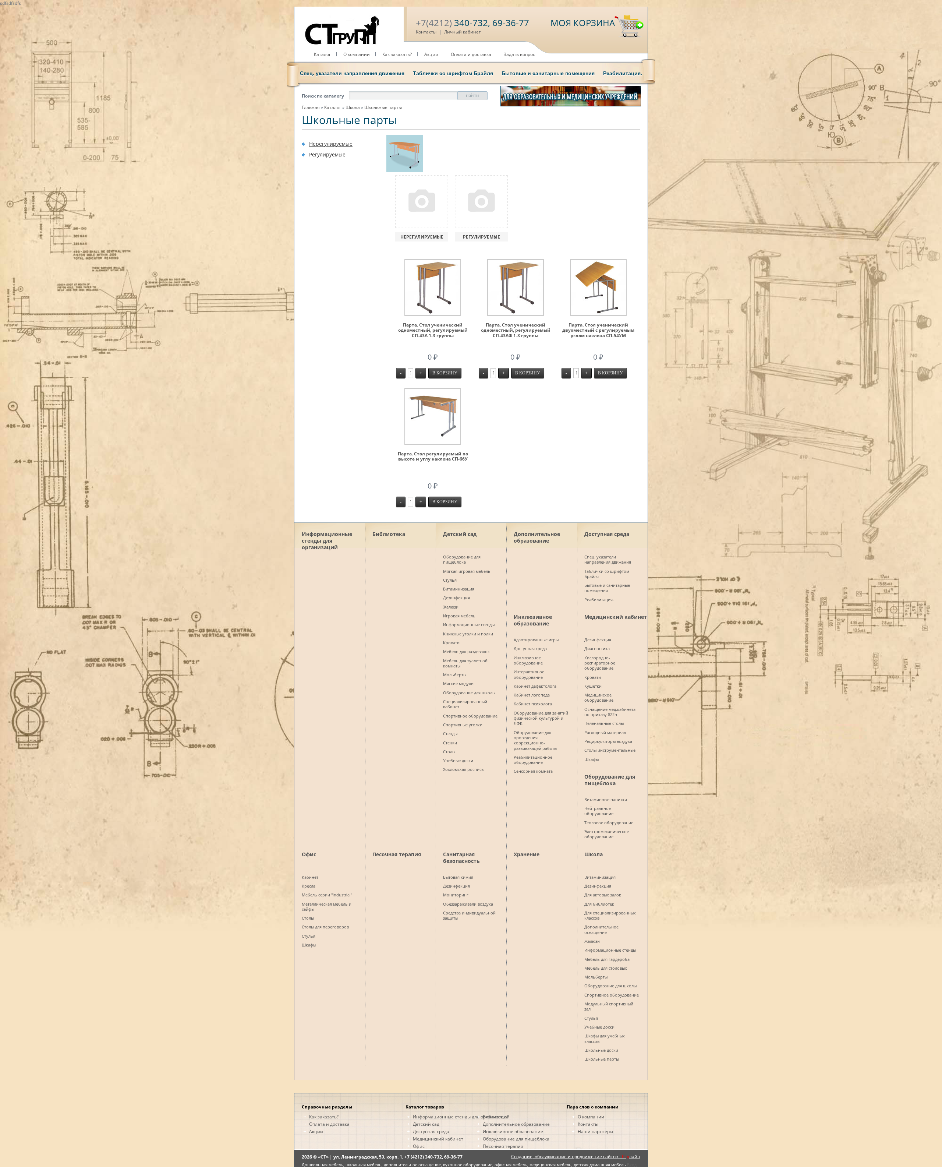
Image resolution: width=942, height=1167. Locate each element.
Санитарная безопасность (461, 857)
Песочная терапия (396, 854)
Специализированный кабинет (465, 704)
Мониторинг (455, 895)
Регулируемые (327, 154)
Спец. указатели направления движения (352, 73)
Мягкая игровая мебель (467, 571)
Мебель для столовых (605, 968)
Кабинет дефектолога (535, 686)
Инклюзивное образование (533, 620)
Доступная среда (606, 533)
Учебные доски (458, 760)
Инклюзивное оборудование (528, 660)
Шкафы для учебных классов (604, 1038)
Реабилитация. (622, 73)
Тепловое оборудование (608, 822)
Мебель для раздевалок (466, 651)
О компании (356, 54)
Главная (311, 107)
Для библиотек (599, 904)
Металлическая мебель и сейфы (326, 906)
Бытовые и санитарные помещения (548, 73)
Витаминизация (458, 589)
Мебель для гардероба (607, 959)
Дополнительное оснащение (601, 929)
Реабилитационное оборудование (533, 759)
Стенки (450, 742)
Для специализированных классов (610, 915)
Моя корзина (582, 23)
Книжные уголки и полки (468, 634)
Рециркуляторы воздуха (608, 741)
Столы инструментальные (609, 750)
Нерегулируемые (331, 144)
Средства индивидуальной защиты (469, 915)
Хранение (526, 854)
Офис (309, 854)
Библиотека (388, 533)
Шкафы (591, 759)
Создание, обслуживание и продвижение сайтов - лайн (575, 1156)
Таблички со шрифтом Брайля (453, 73)
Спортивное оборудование (470, 716)
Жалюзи (450, 607)
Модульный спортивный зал (608, 1006)
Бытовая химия (458, 877)
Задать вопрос (519, 54)
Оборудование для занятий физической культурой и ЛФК (541, 718)
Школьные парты (383, 107)
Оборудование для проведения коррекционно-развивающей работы (535, 740)
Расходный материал (605, 732)
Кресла (308, 886)
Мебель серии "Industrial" (327, 895)
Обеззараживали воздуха (468, 904)
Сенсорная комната (533, 771)
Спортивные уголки (462, 724)
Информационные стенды (469, 624)
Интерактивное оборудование (529, 674)
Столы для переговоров (325, 927)
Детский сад (460, 533)
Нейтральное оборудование (598, 810)
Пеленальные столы (604, 723)
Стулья (450, 580)
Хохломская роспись (463, 769)
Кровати (451, 642)
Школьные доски (601, 1050)
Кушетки (593, 686)
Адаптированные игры (536, 639)
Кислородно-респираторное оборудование (599, 663)
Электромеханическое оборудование (606, 834)
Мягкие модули (458, 683)
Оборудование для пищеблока (462, 559)
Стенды (450, 733)
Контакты (426, 32)
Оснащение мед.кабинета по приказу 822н (609, 711)
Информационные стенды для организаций (327, 539)
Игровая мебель (459, 615)
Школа (353, 107)
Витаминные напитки (605, 799)
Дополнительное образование (537, 537)
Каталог (322, 54)
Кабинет (310, 877)
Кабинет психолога (533, 703)
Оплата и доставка (471, 54)
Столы (449, 751)
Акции (431, 54)
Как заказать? (397, 54)
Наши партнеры (595, 1131)
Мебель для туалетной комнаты (465, 663)
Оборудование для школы (469, 692)
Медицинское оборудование (598, 697)
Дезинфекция (456, 597)
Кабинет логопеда (532, 695)
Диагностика (597, 648)
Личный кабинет (462, 32)
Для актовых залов (602, 895)
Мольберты (454, 674)
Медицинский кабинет (615, 616)
